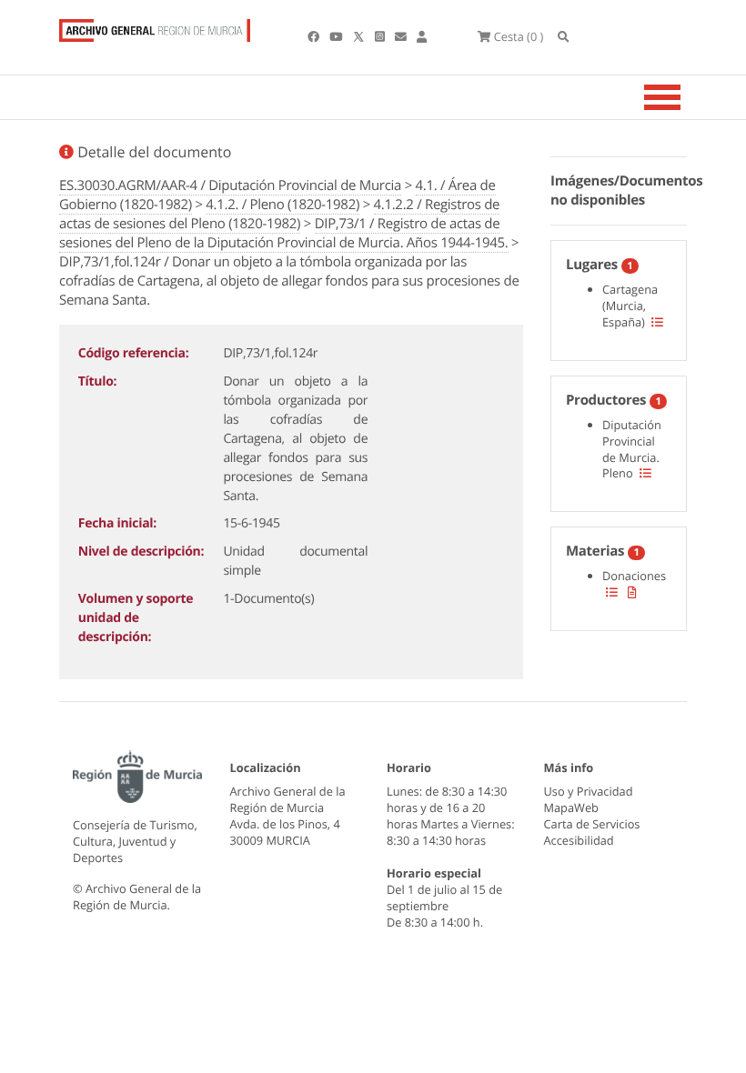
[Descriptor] (632, 592)
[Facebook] (314, 36)
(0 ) (518, 36)
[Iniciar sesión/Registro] (422, 36)
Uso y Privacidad (588, 791)
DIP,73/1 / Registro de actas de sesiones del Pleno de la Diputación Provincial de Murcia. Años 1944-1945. (284, 233)
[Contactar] (402, 36)
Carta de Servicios (592, 824)
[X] (360, 36)
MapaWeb (571, 807)
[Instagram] (381, 36)
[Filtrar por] (657, 322)
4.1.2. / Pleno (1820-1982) (282, 205)
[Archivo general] (154, 26)
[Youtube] (337, 36)
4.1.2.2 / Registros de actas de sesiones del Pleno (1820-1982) (279, 214)
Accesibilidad (579, 840)
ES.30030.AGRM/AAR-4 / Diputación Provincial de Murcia (230, 185)
